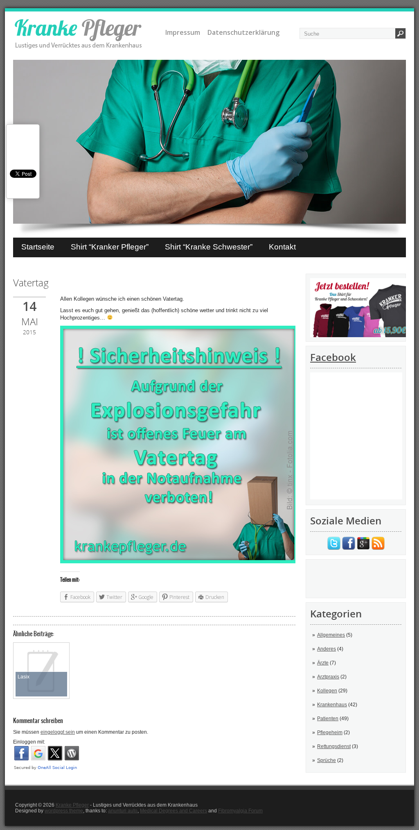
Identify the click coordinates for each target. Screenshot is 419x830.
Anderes (326, 649)
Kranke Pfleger (72, 805)
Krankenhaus (332, 705)
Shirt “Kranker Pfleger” (110, 247)
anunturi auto (122, 811)
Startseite (37, 247)
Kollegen (327, 691)
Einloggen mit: (29, 742)
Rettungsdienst (334, 746)
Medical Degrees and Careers (173, 811)
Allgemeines (331, 635)
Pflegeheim (329, 732)
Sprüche (326, 760)
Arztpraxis (328, 677)
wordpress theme (64, 811)
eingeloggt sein (58, 732)
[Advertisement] (356, 578)
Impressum (182, 32)
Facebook (333, 357)
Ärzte (323, 663)
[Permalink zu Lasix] (41, 648)
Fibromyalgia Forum (240, 811)
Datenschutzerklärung (243, 32)
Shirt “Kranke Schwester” (208, 247)
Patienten (327, 718)
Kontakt (282, 247)
